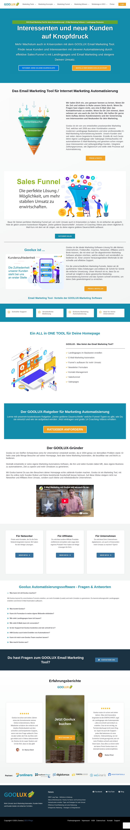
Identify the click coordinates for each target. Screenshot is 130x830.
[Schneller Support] (9, 312)
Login (122, 4)
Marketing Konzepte (45, 4)
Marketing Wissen (80, 4)
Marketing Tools (28, 4)
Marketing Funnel (63, 4)
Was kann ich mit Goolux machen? (23, 593)
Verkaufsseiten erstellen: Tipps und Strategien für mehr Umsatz (66, 802)
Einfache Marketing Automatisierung (80, 313)
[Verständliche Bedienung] (39, 312)
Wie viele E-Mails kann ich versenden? (24, 623)
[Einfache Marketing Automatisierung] (70, 312)
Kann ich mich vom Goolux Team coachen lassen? (29, 637)
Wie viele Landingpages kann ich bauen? (25, 618)
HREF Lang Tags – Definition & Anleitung (60, 797)
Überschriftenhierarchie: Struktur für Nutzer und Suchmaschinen (67, 800)
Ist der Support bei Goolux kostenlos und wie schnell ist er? (32, 628)
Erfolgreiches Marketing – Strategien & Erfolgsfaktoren (64, 807)
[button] (65, 593)
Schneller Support (19, 312)
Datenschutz (100, 820)
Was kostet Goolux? (17, 609)
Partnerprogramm (74, 820)
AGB (93, 820)
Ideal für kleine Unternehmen (109, 313)
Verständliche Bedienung (47, 313)
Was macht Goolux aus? (19, 642)
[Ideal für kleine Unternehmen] (100, 312)
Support (117, 820)
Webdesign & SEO (98, 4)
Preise (112, 4)
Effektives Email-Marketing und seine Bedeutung (62, 805)
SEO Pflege (28, 820)
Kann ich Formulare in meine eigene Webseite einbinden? (32, 613)
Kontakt (110, 820)
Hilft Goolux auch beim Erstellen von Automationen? (30, 633)
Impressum (86, 820)
